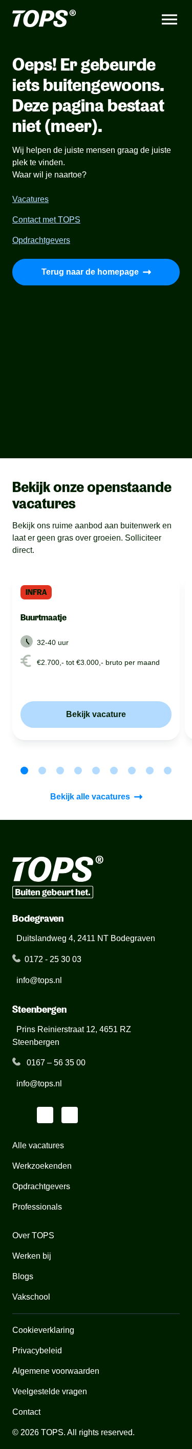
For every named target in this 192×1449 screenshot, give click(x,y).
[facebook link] (69, 1115)
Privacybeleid (37, 1350)
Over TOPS (33, 1235)
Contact (26, 1412)
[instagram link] (45, 1115)
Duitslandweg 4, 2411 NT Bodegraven (85, 938)
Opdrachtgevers (41, 240)
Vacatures (30, 199)
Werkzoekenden (42, 1166)
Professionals (37, 1206)
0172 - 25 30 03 (53, 959)
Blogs (22, 1276)
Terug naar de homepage (90, 271)
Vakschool (31, 1296)
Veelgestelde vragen (49, 1391)
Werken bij (31, 1256)
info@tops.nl (39, 980)
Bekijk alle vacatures (90, 796)
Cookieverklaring (43, 1330)
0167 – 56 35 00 (55, 1062)
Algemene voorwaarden (55, 1371)
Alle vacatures (39, 1145)
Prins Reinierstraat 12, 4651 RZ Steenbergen (71, 1035)
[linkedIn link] (20, 1115)
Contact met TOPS (46, 219)
